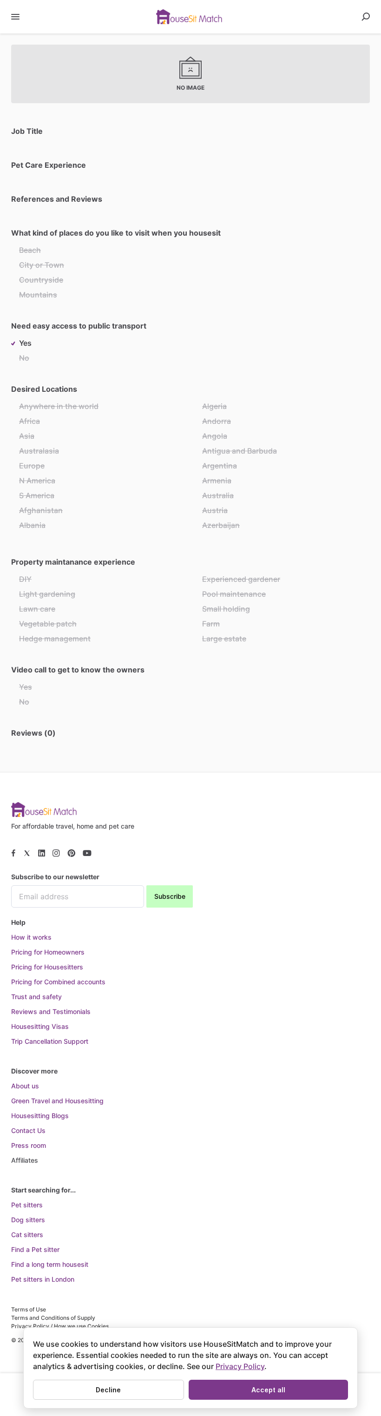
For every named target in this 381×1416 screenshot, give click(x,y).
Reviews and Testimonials (51, 1011)
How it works (31, 937)
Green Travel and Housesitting (57, 1101)
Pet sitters (27, 1205)
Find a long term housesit (49, 1264)
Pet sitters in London (42, 1279)
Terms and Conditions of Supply (53, 1317)
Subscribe (169, 896)
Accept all (268, 1390)
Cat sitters (27, 1234)
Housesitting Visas (40, 1026)
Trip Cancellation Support (49, 1041)
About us (25, 1086)
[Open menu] (15, 16)
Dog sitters (28, 1220)
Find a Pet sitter (35, 1249)
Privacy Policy (240, 1366)
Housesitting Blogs (40, 1116)
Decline (108, 1390)
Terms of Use (28, 1309)
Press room (28, 1145)
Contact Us (28, 1130)
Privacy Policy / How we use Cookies (60, 1326)
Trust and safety (36, 997)
